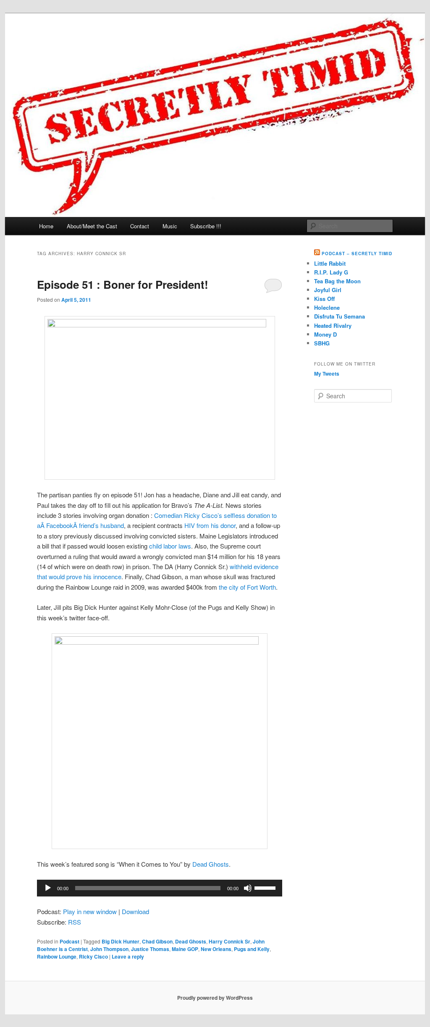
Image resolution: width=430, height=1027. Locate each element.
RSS (74, 921)
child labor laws (170, 545)
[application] (159, 888)
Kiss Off (324, 299)
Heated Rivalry (332, 325)
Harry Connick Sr (229, 941)
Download (135, 911)
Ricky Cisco (93, 956)
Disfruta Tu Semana (339, 316)
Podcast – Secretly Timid (357, 253)
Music (170, 226)
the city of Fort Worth (247, 587)
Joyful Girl (327, 290)
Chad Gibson (157, 941)
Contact (139, 226)
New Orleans (216, 949)
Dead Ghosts (210, 864)
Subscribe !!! (205, 226)
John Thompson (109, 949)
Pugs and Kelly (252, 949)
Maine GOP (185, 949)
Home (46, 226)
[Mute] (248, 888)
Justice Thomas (150, 949)
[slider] (266, 887)
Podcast (69, 941)
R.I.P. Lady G (331, 272)
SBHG (322, 343)
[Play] (48, 888)
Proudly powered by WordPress (215, 997)
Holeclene (327, 307)
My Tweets (326, 373)
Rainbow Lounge (56, 956)
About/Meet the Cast (92, 226)
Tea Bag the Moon (337, 281)
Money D (325, 334)
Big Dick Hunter (120, 941)
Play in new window (90, 911)
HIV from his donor (210, 525)
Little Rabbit (330, 263)
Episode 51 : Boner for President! (122, 284)
